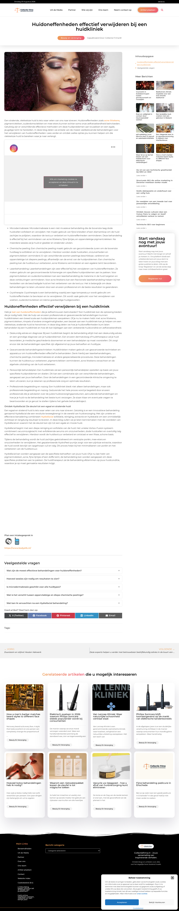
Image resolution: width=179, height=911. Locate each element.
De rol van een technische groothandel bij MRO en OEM (154, 171)
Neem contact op (122, 10)
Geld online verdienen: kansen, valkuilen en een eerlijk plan (26, 897)
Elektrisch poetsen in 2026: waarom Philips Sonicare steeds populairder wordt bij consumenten (66, 717)
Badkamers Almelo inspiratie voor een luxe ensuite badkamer (163, 94)
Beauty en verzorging (71, 38)
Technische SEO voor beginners (150, 224)
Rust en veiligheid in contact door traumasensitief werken (144, 117)
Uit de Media (56, 10)
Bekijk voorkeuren (157, 902)
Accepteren (122, 902)
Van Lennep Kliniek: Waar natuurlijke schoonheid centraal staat (107, 716)
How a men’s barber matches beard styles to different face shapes (164, 157)
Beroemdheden (24, 849)
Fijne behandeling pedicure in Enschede (153, 784)
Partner (72, 10)
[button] (172, 877)
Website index (24, 878)
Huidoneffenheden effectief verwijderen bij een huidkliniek (155, 63)
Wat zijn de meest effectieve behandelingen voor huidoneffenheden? (63, 570)
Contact (21, 874)
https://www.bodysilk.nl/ (17, 548)
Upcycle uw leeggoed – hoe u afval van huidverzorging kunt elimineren (110, 785)
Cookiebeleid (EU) (25, 883)
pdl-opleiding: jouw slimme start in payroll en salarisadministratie (145, 136)
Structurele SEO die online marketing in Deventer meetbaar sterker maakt (154, 181)
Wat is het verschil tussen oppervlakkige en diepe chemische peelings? (63, 595)
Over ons (21, 861)
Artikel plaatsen (25, 870)
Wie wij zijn (87, 10)
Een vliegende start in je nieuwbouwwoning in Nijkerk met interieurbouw (164, 137)
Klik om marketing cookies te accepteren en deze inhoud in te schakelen (63, 182)
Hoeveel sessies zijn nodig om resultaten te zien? (63, 579)
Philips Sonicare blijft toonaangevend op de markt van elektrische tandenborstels (154, 716)
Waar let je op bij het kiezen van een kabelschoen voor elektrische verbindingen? (144, 158)
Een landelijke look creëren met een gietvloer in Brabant (164, 116)
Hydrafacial (47, 416)
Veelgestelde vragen (146, 68)
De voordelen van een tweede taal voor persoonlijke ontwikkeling (154, 202)
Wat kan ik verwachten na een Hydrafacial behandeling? (63, 603)
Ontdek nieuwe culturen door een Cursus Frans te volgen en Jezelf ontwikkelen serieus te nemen (151, 214)
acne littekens (112, 120)
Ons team (103, 10)
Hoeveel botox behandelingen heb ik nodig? (24, 784)
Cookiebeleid (138, 908)
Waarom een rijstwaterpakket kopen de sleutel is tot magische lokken (66, 785)
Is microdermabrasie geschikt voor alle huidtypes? (63, 587)
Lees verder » (141, 175)
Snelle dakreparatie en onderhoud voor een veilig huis (153, 192)
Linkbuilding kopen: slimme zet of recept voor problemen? (26, 889)
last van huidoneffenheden (26, 312)
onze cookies (142, 894)
